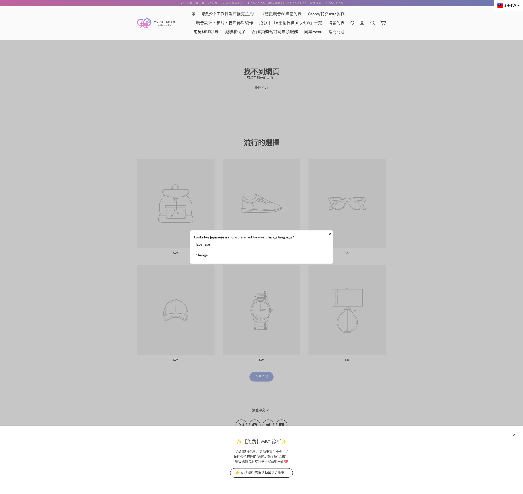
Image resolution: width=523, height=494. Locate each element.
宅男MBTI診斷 (206, 31)
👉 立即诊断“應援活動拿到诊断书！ (261, 473)
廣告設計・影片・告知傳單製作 (224, 22)
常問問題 (336, 31)
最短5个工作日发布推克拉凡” (228, 13)
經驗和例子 (235, 31)
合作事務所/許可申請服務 (275, 31)
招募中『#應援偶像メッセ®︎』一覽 (290, 22)
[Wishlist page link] (352, 23)
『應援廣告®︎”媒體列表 (281, 13)
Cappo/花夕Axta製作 (326, 13)
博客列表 (336, 22)
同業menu (313, 31)
